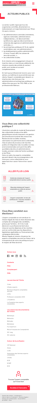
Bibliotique (18, 315)
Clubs (18, 284)
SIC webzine (11, 335)
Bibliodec (18, 321)
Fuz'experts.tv (18, 326)
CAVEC (9, 357)
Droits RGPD (21, 398)
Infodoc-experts (18, 287)
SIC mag (10, 332)
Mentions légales (23, 397)
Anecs (18, 348)
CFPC (18, 294)
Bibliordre (18, 318)
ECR (8, 360)
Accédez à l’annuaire (18, 388)
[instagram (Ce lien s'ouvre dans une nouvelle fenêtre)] (21, 256)
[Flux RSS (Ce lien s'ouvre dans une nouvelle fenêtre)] (25, 256)
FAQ (8, 266)
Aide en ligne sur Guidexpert (9, 397)
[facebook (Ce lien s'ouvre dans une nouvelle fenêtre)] (8, 256)
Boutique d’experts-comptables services (17, 290)
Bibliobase (18, 324)
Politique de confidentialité (9, 398)
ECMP (18, 363)
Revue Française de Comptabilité (18, 329)
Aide (8, 273)
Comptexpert (12, 269)
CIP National (18, 345)
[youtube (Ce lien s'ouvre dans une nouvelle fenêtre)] (12, 256)
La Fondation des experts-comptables (18, 303)
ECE (18, 366)
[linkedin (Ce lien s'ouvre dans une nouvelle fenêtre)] (16, 256)
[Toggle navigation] (33, 3)
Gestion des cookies (7, 395)
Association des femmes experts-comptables (18, 354)
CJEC (18, 350)
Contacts (10, 262)
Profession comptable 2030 (16, 297)
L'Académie (18, 299)
